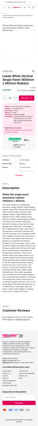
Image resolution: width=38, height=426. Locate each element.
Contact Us (6, 373)
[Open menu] (4, 7)
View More (19, 175)
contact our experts (11, 132)
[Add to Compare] (33, 71)
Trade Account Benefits (27, 373)
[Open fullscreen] (19, 40)
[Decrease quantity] (4, 98)
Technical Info (23, 371)
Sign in (10, 319)
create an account (23, 319)
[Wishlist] (29, 7)
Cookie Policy (6, 383)
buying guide (14, 130)
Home (4, 13)
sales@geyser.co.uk (13, 360)
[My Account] (25, 7)
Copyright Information (9, 385)
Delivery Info (23, 376)
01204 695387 (13, 358)
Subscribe (19, 403)
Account (5, 376)
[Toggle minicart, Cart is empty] (33, 7)
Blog (20, 378)
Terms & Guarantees (9, 380)
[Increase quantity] (16, 98)
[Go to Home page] (17, 7)
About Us (5, 378)
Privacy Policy (7, 371)
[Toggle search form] (9, 7)
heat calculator (25, 130)
